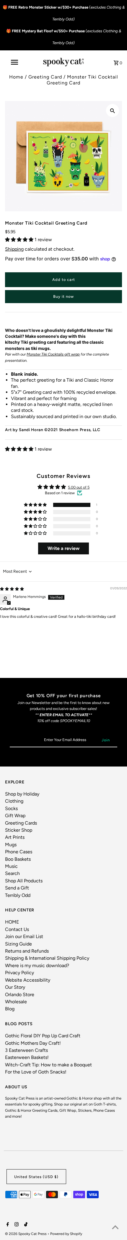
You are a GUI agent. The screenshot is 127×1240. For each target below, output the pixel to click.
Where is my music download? (37, 965)
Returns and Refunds (27, 951)
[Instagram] (16, 1225)
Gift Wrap (15, 815)
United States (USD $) (36, 1177)
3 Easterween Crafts (26, 1050)
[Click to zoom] (112, 110)
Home (16, 77)
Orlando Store (19, 994)
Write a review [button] (63, 548)
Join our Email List (24, 936)
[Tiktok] (25, 1225)
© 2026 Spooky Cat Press (26, 1234)
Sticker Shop (18, 830)
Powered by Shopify (66, 1234)
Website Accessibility (27, 980)
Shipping (14, 249)
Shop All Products (24, 881)
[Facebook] (7, 1225)
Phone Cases (18, 852)
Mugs (11, 844)
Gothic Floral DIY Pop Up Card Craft (42, 1036)
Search (12, 873)
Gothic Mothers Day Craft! (33, 1043)
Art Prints (15, 837)
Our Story (15, 987)
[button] (20, 239)
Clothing (14, 801)
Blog (9, 1009)
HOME (12, 922)
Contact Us (17, 929)
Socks (11, 808)
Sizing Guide (18, 944)
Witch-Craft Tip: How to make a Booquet (48, 1065)
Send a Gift (17, 888)
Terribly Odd (17, 895)
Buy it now (63, 296)
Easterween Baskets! (27, 1057)
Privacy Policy (19, 972)
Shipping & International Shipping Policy (47, 958)
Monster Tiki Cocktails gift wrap (53, 354)
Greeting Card (45, 77)
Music (11, 866)
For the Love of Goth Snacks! (35, 1072)
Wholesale (16, 1001)
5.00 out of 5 (78, 487)
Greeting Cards (21, 823)
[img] (12, 589)
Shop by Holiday (22, 794)
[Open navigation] (16, 62)
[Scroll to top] (115, 1228)
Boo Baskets (18, 859)
